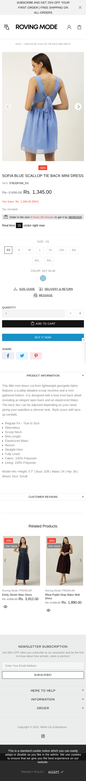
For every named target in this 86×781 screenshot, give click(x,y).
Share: (7, 349)
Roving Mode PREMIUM (17, 590)
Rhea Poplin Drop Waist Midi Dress (62, 596)
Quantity (9, 307)
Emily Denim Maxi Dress (17, 594)
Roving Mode (36, 27)
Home (18, 44)
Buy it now (43, 337)
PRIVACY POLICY (32, 771)
